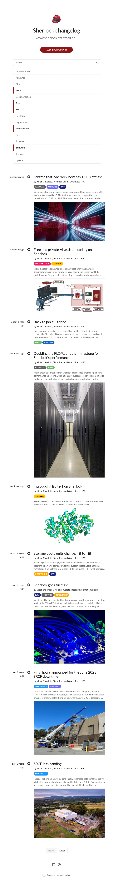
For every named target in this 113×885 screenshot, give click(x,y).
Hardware (20, 116)
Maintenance (22, 128)
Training (20, 154)
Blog (18, 84)
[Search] (97, 63)
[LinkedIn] (55, 864)
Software (20, 147)
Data (18, 90)
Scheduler (20, 141)
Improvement (22, 122)
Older (62, 850)
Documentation (23, 96)
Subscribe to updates (56, 50)
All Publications (23, 71)
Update (19, 160)
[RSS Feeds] (59, 864)
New (18, 135)
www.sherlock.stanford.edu (56, 38)
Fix (17, 109)
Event (19, 103)
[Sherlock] (56, 19)
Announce (20, 77)
